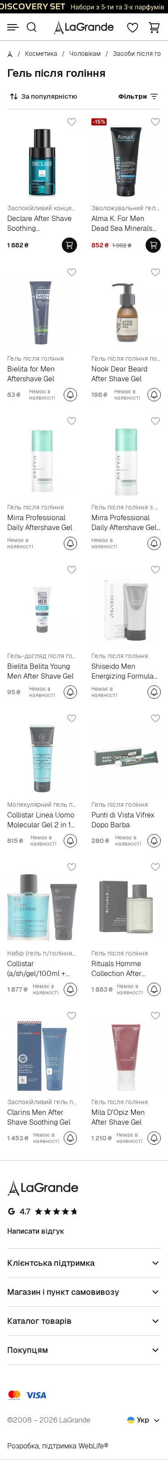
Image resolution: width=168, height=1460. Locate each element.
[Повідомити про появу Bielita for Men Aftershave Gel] (70, 394)
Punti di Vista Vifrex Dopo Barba (123, 820)
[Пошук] (31, 27)
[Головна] (10, 53)
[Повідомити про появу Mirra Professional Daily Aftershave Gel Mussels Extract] (154, 543)
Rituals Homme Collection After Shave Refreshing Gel (120, 968)
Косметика (41, 54)
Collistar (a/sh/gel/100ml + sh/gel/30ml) (36, 968)
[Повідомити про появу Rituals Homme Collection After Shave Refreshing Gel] (154, 989)
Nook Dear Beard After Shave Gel (119, 374)
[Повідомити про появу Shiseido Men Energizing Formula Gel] (154, 692)
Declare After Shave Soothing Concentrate (39, 223)
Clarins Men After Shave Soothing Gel (38, 1117)
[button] (154, 27)
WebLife (91, 1446)
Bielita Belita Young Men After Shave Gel (40, 671)
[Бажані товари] (132, 27)
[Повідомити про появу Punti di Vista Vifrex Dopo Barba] (154, 840)
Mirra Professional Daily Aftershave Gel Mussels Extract (123, 522)
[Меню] (13, 27)
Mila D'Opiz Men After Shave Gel (118, 1117)
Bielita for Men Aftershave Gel (31, 374)
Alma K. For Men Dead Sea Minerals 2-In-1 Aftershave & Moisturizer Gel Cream (122, 223)
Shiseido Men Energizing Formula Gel (122, 671)
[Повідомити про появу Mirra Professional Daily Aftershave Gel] (70, 543)
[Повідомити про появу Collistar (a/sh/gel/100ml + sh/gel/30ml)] (70, 989)
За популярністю (49, 96)
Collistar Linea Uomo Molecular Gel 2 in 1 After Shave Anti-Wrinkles (40, 820)
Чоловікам (85, 54)
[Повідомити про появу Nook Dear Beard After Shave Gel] (154, 394)
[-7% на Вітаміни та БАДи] (84, 6)
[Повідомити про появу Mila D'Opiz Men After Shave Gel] (154, 1138)
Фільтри (132, 96)
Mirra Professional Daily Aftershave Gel (39, 522)
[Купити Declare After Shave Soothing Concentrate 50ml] (69, 245)
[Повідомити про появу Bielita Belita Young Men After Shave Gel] (70, 692)
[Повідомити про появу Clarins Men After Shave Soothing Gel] (70, 1138)
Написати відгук (36, 1231)
